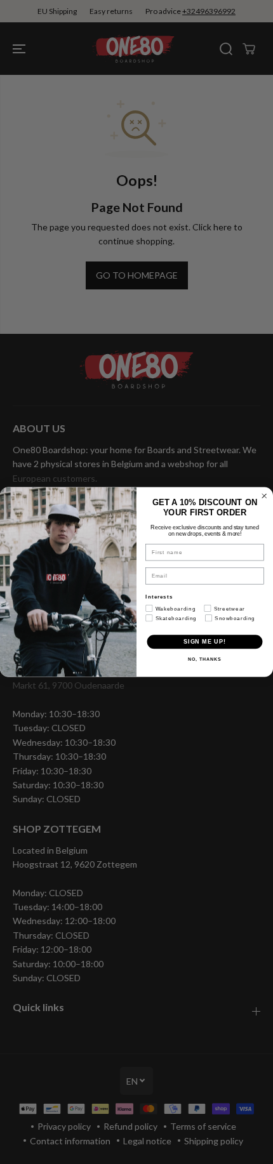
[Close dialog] (264, 496)
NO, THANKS (204, 659)
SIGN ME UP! (204, 641)
